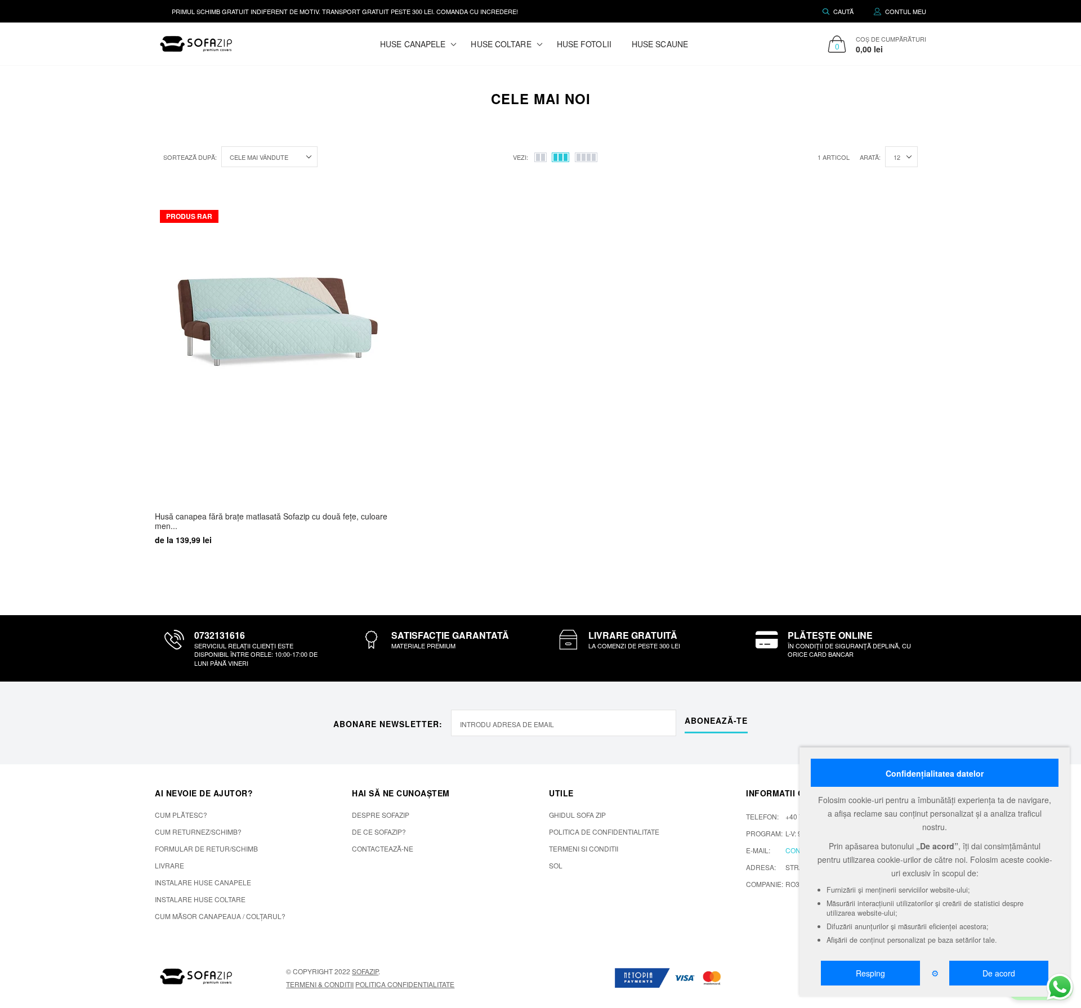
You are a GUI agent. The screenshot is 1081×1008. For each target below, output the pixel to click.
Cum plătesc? (181, 814)
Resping (870, 973)
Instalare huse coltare (200, 899)
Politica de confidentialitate (604, 831)
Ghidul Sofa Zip (577, 814)
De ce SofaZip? (379, 831)
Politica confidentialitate (404, 984)
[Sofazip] (196, 976)
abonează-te (716, 720)
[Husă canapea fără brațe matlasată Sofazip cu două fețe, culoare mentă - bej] (278, 350)
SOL (555, 865)
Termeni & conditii (320, 984)
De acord (998, 973)
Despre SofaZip (380, 814)
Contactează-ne (382, 848)
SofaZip (365, 971)
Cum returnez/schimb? (198, 831)
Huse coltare (501, 44)
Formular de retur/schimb (206, 848)
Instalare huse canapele (203, 882)
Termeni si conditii (583, 848)
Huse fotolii (584, 44)
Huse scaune (660, 44)
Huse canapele (412, 44)
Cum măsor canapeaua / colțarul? (220, 916)
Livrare (169, 865)
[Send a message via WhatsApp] (1059, 986)
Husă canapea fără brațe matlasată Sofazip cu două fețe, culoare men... (271, 520)
